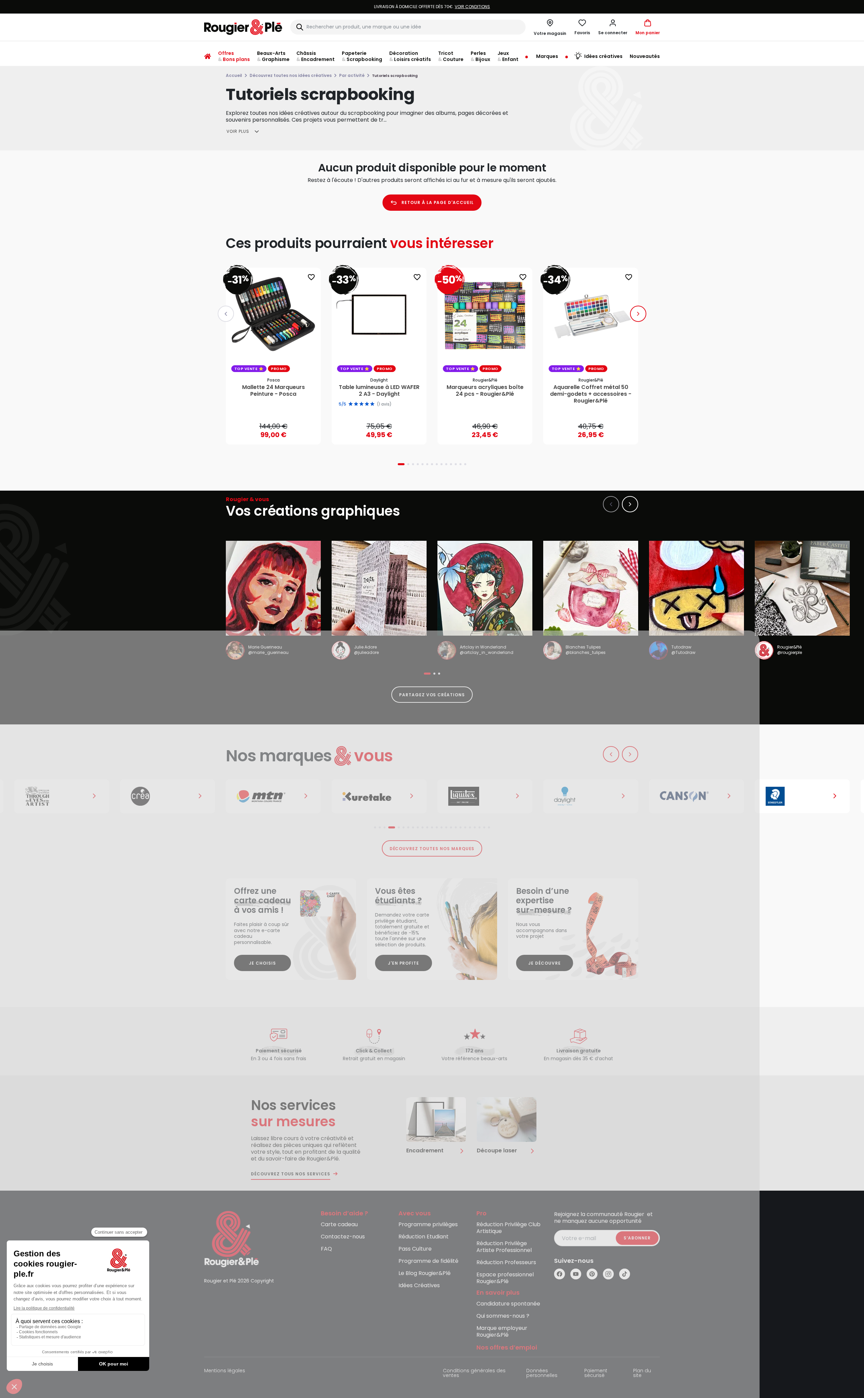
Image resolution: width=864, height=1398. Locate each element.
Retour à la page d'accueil (437, 202)
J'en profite (403, 963)
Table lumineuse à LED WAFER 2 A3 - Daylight (379, 390)
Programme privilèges (428, 1224)
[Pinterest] (592, 1274)
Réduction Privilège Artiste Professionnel (504, 1247)
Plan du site (642, 1373)
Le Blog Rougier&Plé (424, 1273)
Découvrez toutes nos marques (432, 848)
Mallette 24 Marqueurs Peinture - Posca (273, 390)
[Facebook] (559, 1274)
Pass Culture (415, 1249)
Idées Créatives (419, 1285)
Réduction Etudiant (423, 1236)
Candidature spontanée (508, 1304)
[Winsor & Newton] (61, 796)
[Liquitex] (484, 796)
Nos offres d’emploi (506, 1348)
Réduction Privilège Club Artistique (508, 1228)
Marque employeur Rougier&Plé (501, 1332)
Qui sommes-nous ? (502, 1316)
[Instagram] (608, 1274)
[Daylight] (590, 796)
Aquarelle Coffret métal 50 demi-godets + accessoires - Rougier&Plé (590, 394)
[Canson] (696, 796)
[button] (612, 27)
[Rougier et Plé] (231, 1238)
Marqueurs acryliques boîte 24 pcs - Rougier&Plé (485, 390)
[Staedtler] (802, 796)
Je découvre (544, 963)
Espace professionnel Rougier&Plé (505, 1278)
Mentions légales (224, 1371)
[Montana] (273, 796)
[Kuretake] (379, 796)
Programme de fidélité (428, 1261)
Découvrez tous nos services (290, 1174)
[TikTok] (624, 1274)
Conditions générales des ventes (474, 1373)
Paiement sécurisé (595, 1373)
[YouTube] (575, 1274)
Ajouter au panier (279, 433)
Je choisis (262, 963)
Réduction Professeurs (506, 1262)
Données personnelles (541, 1373)
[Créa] (167, 796)
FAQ (326, 1249)
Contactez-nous (343, 1236)
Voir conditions (472, 6)
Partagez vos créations (432, 695)
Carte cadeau (339, 1224)
